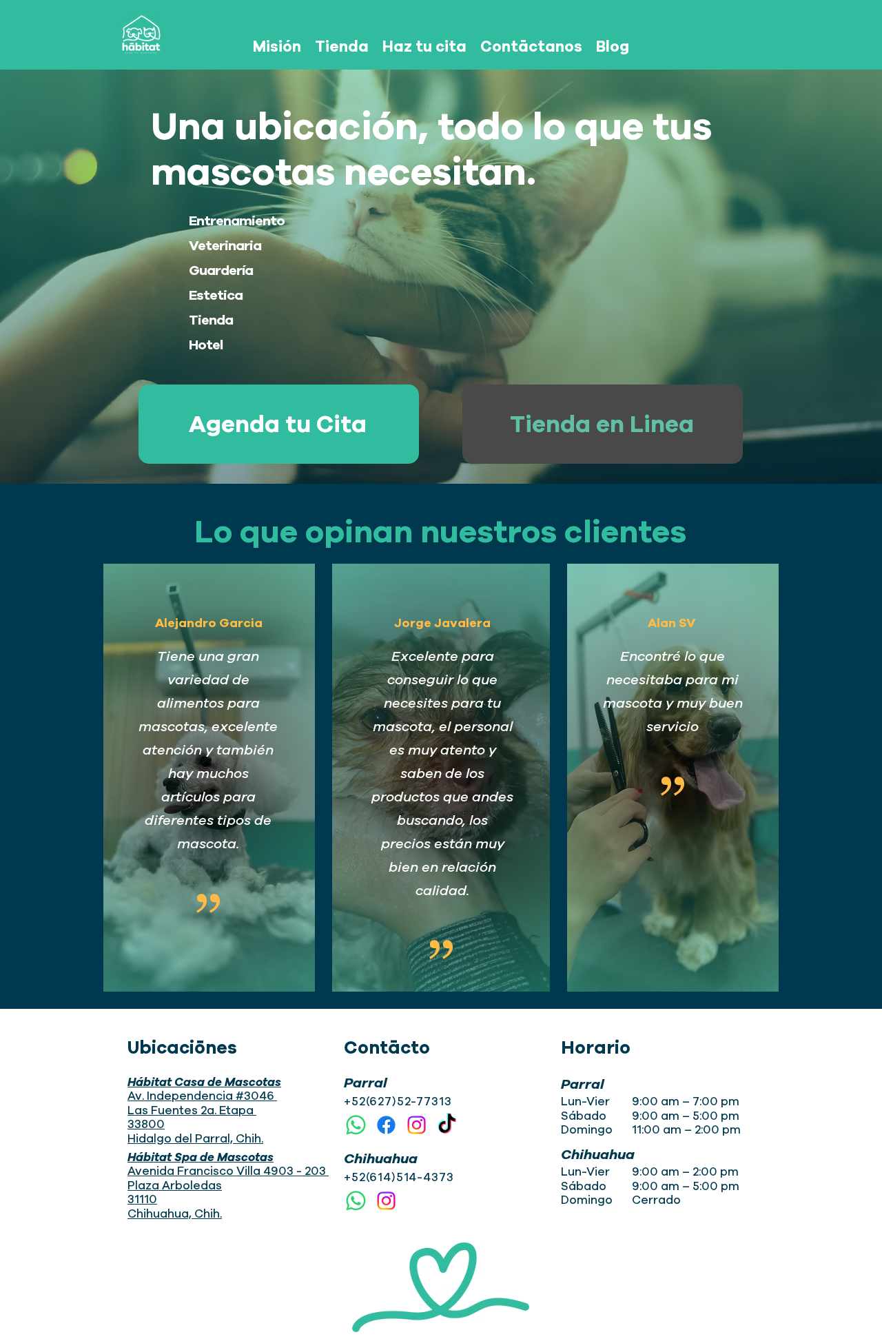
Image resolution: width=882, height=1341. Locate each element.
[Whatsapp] (356, 1125)
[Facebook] (386, 1125)
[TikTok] (447, 1125)
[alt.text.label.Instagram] (416, 1125)
